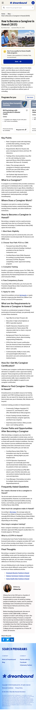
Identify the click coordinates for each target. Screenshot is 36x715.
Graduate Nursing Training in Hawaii (17, 573)
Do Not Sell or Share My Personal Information (13, 691)
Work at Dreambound (9, 659)
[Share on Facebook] (3, 639)
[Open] (33, 7)
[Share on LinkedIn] (12, 639)
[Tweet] (8, 639)
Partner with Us (25, 659)
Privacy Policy (19, 688)
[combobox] (20, 7)
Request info (20, 129)
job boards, (23, 295)
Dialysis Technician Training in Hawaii (18, 576)
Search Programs (14, 649)
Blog (9, 14)
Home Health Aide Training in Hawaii (17, 579)
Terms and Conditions (7, 688)
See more (30, 97)
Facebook (23, 662)
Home (3, 14)
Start (16, 61)
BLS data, (13, 512)
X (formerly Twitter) (26, 665)
